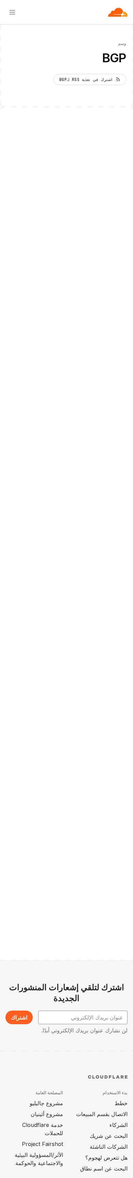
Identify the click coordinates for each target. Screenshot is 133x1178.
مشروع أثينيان (47, 1114)
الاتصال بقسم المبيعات (102, 1114)
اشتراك (19, 1017)
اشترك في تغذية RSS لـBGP (85, 79)
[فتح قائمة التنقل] (12, 12)
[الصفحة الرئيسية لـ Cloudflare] (118, 12)
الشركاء (118, 1125)
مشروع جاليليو (46, 1103)
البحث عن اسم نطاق (104, 1168)
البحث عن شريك (109, 1135)
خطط (121, 1103)
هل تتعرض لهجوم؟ (106, 1157)
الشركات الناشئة (109, 1146)
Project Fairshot (42, 1144)
